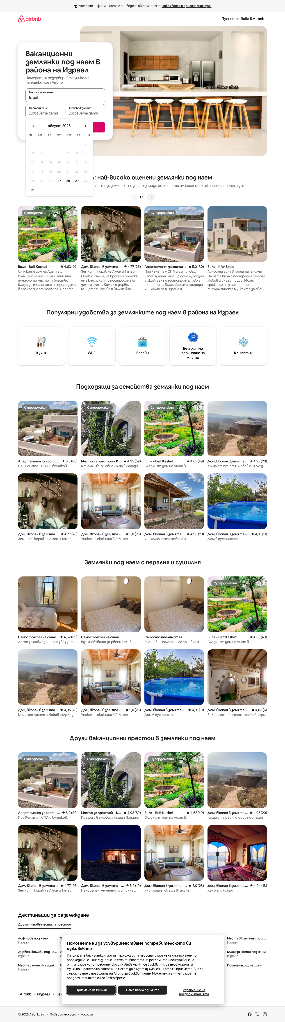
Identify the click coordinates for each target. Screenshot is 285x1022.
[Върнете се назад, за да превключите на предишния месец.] (33, 126)
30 (86, 181)
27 (59, 181)
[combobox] (65, 97)
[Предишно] (134, 197)
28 (68, 181)
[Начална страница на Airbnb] (29, 19)
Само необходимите (142, 990)
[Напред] (151, 197)
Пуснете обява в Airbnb (242, 18)
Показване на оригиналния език (187, 6)
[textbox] (45, 113)
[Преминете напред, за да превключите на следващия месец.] (85, 126)
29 (77, 181)
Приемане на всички (91, 990)
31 (32, 190)
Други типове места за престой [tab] (44, 924)
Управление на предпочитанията (194, 992)
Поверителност (63, 1014)
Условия (86, 1014)
